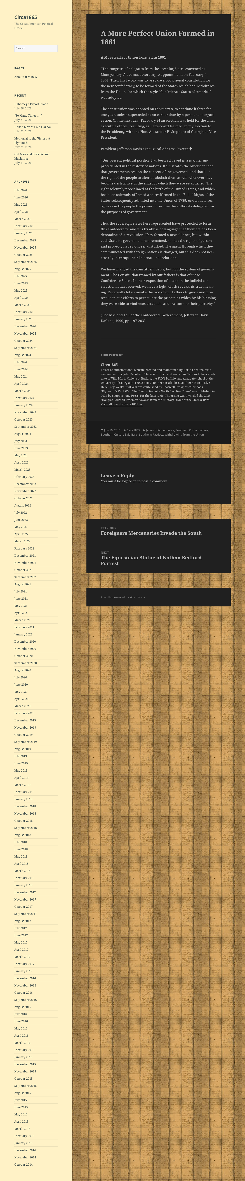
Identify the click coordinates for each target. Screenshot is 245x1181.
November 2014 (25, 1157)
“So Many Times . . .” (28, 115)
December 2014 (25, 1150)
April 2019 (21, 778)
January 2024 (23, 405)
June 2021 (21, 599)
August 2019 (22, 749)
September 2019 (25, 742)
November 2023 (25, 412)
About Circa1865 (25, 77)
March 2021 (22, 620)
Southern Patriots (151, 434)
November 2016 (25, 985)
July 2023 (20, 441)
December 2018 (25, 806)
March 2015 (22, 1129)
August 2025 (22, 269)
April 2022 (21, 534)
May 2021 (20, 606)
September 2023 (25, 427)
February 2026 (24, 226)
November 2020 (25, 649)
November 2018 (25, 813)
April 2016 (21, 1036)
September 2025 (25, 262)
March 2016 (22, 1043)
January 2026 (23, 233)
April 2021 (21, 613)
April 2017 (21, 950)
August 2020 (22, 670)
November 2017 (25, 899)
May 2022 (20, 527)
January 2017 (23, 971)
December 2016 (25, 978)
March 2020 (22, 706)
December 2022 (25, 484)
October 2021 (23, 570)
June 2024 (21, 369)
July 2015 (20, 1100)
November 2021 (25, 563)
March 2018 (22, 871)
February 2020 (24, 713)
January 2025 (23, 319)
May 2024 (20, 376)
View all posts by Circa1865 (120, 404)
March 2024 (22, 391)
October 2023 (23, 419)
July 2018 (20, 842)
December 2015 (25, 1064)
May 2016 (20, 1028)
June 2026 (21, 197)
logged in (129, 481)
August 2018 (22, 835)
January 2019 (23, 799)
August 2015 (22, 1093)
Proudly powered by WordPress (123, 597)
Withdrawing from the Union (184, 434)
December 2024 (25, 326)
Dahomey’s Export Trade (31, 104)
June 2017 (21, 935)
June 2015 (21, 1107)
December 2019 (25, 720)
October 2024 (23, 341)
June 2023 (21, 448)
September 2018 (25, 828)
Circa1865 (25, 17)
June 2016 (21, 1021)
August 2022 (22, 505)
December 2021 (25, 556)
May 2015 (20, 1114)
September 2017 (25, 914)
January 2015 (23, 1143)
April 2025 (21, 298)
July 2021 (20, 591)
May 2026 (20, 205)
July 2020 (20, 677)
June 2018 (21, 849)
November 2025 (25, 247)
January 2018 (23, 885)
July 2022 (20, 513)
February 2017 (24, 964)
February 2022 (24, 548)
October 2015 (23, 1079)
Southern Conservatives (192, 430)
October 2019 (23, 735)
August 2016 (22, 1007)
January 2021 (23, 634)
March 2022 (22, 541)
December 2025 (25, 240)
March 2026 (22, 219)
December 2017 (25, 892)
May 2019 (20, 770)
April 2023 (21, 462)
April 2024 (21, 384)
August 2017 (22, 921)
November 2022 (25, 491)
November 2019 (25, 727)
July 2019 (20, 756)
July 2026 (20, 190)
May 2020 (20, 692)
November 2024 (25, 333)
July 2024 (20, 362)
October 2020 (23, 656)
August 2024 (22, 355)
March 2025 (22, 305)
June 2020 (21, 684)
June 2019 (21, 763)
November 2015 (25, 1071)
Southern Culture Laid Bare (119, 434)
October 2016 (23, 993)
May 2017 (20, 942)
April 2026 (21, 212)
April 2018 (21, 864)
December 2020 (25, 642)
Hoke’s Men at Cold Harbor (32, 127)
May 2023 (20, 455)
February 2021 (24, 627)
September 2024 (25, 348)
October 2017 (23, 907)
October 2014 (23, 1164)
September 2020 (25, 663)
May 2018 (20, 856)
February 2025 (24, 312)
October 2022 (23, 498)
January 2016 (23, 1057)
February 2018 (24, 878)
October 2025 (23, 255)
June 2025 (21, 283)
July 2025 (20, 276)
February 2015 (24, 1136)
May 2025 (20, 290)
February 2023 (24, 477)
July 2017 (20, 928)
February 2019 (24, 792)
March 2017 (22, 957)
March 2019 (22, 785)
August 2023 (22, 434)
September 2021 (25, 577)
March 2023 (22, 470)
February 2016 (24, 1050)
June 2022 (21, 520)
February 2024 (24, 398)
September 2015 (25, 1086)
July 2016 (20, 1014)
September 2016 (25, 1000)
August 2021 (22, 584)
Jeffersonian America (160, 430)
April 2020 (21, 699)
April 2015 (21, 1122)
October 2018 (23, 821)
